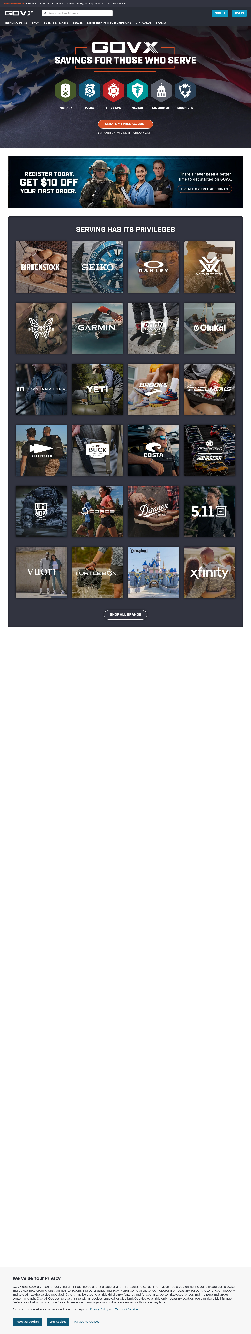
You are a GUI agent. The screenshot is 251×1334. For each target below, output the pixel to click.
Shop (35, 22)
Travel (78, 22)
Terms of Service (126, 1309)
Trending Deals (16, 22)
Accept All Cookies (27, 1321)
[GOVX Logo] (19, 13)
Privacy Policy (99, 1309)
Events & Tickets (56, 22)
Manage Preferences (86, 1321)
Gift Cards (143, 22)
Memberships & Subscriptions (109, 22)
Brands (161, 22)
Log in (149, 132)
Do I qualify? (106, 132)
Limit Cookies (58, 1321)
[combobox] (77, 13)
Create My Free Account (125, 124)
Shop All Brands (125, 615)
